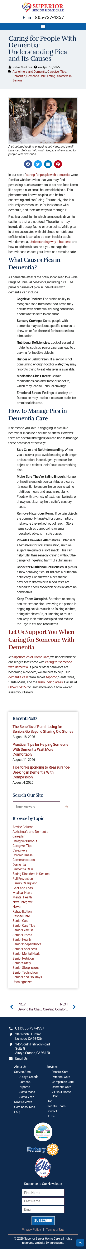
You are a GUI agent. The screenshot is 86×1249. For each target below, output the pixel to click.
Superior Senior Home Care (30, 657)
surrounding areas (50, 682)
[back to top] (80, 1242)
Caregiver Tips (56, 72)
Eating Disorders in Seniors (31, 874)
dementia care (18, 677)
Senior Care (20, 921)
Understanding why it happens (50, 242)
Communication (24, 860)
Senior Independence (27, 944)
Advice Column (23, 827)
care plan (19, 836)
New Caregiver (22, 902)
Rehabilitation (22, 912)
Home (51, 1116)
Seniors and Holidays (27, 977)
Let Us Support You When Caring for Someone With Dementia (41, 639)
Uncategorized (22, 982)
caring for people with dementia (48, 175)
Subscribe (43, 1221)
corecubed (56, 1243)
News (16, 907)
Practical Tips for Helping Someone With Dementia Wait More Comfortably (40, 749)
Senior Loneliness (25, 949)
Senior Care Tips (24, 926)
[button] (43, 26)
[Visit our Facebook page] (23, 17)
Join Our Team (56, 1106)
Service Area (22, 1072)
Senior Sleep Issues (26, 968)
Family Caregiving (25, 883)
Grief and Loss (23, 888)
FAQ (17, 1112)
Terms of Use (55, 1230)
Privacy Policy (31, 1230)
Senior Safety (22, 963)
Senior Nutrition (23, 958)
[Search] (66, 806)
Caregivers (20, 850)
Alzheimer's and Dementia (29, 72)
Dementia (19, 76)
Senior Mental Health (27, 954)
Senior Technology (25, 972)
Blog (49, 1101)
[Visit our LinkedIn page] (29, 17)
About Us (20, 1067)
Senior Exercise (23, 930)
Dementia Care (36, 76)
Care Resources (24, 1107)
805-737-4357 (49, 17)
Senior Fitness (22, 935)
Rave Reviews (23, 1102)
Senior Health (22, 940)
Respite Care (21, 916)
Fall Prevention (23, 879)
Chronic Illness (23, 855)
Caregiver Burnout (25, 841)
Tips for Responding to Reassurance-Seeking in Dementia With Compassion (41, 772)
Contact (52, 1111)
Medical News (22, 893)
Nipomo (51, 677)
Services (52, 1067)
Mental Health (22, 897)
